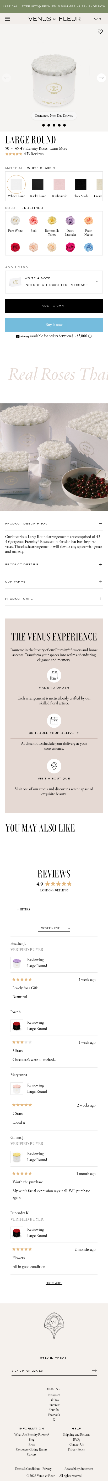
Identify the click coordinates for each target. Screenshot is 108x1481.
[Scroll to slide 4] (59, 125)
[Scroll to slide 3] (54, 125)
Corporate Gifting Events (31, 1450)
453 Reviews (34, 154)
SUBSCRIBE (93, 1370)
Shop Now (97, 6)
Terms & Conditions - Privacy (33, 1469)
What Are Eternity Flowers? (31, 1435)
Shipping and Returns (76, 1435)
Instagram (54, 1395)
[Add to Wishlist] (100, 31)
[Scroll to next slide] (101, 77)
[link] (54, 154)
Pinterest (54, 1405)
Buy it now (54, 324)
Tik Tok (54, 1400)
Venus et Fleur (46, 1476)
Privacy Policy (76, 1450)
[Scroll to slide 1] (43, 125)
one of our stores (35, 789)
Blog (32, 1440)
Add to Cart (54, 306)
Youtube (54, 1410)
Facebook (54, 1415)
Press (32, 1445)
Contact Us (76, 1445)
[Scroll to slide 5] (64, 125)
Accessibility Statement (78, 1469)
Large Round (37, 966)
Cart (98, 19)
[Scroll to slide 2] (49, 125)
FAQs (76, 1440)
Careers (31, 1455)
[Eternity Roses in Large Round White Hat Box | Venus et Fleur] (54, 18)
